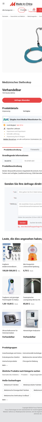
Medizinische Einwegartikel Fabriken (16, 390)
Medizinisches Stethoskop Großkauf (16, 395)
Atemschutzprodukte (9, 361)
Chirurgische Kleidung (30, 361)
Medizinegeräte (32, 16)
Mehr (4, 400)
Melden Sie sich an (9, 139)
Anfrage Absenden (22, 100)
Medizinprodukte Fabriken (32, 385)
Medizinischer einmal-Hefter (32, 357)
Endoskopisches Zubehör (11, 357)
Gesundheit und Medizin (17, 16)
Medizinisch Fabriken (11, 385)
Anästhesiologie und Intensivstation (12, 353)
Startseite (5, 16)
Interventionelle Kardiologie (32, 353)
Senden (23, 222)
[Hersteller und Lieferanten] (21, 4)
